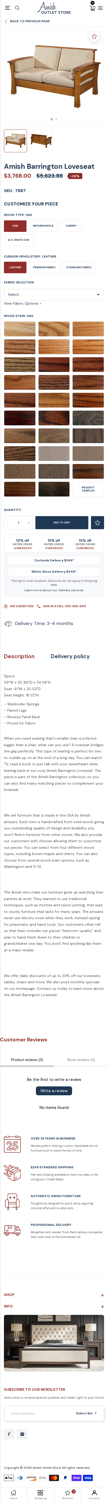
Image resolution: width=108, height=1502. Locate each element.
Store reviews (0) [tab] (81, 1060)
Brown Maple (43, 225)
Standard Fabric (79, 267)
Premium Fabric (44, 267)
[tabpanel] (54, 76)
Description (19, 656)
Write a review (54, 1090)
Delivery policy (70, 656)
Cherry (71, 225)
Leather (15, 267)
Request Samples (88, 489)
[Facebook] (9, 1434)
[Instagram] (22, 1434)
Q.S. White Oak (18, 240)
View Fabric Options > (23, 303)
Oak (15, 225)
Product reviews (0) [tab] (27, 1060)
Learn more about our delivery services (54, 590)
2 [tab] (56, 119)
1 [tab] (52, 119)
